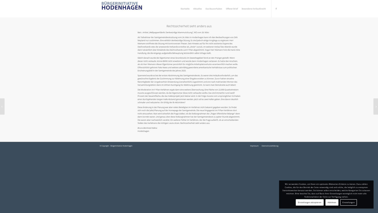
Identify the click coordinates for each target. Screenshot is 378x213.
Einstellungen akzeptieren (309, 202)
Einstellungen (348, 202)
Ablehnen (332, 202)
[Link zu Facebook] (276, 8)
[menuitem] (185, 8)
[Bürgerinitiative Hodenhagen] (122, 8)
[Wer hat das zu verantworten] (2, 106)
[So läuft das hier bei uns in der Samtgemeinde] (375, 106)
